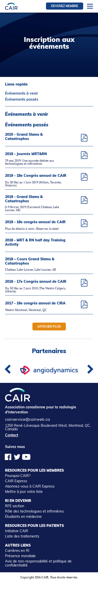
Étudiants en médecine (23, 516)
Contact (11, 435)
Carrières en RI (17, 550)
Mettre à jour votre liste (24, 491)
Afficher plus (49, 326)
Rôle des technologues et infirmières (34, 511)
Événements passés (21, 99)
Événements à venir (21, 93)
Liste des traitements (22, 536)
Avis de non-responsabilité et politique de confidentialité (38, 563)
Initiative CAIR (16, 531)
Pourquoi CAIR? (17, 475)
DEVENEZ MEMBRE (64, 6)
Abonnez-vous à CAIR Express (30, 486)
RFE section (14, 506)
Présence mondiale (20, 556)
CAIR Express (16, 481)
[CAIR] (11, 6)
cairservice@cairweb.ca (27, 419)
